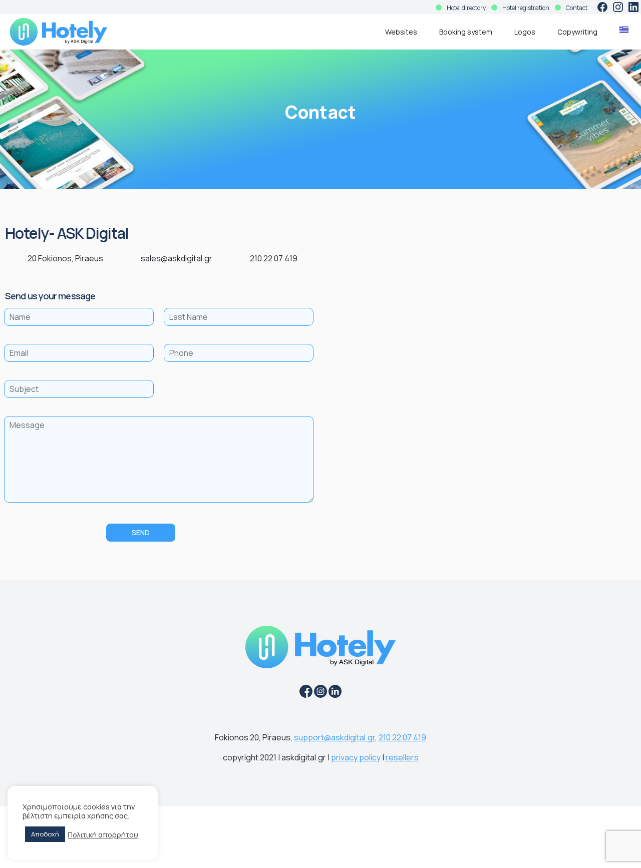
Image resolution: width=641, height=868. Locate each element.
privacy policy (356, 757)
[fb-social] (602, 7)
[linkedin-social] (633, 7)
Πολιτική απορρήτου (103, 834)
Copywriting (577, 32)
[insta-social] (618, 7)
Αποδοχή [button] (45, 833)
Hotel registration (525, 8)
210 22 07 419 (402, 737)
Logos (524, 32)
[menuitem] (623, 29)
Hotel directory (466, 8)
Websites (401, 32)
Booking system (465, 32)
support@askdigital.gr (334, 737)
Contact (576, 8)
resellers (402, 757)
